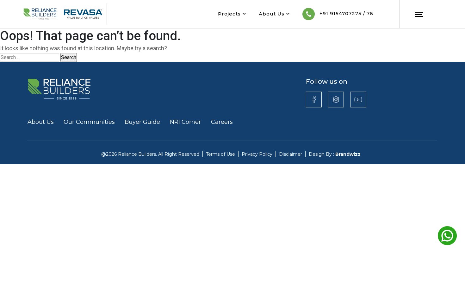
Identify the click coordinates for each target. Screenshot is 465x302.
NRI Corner (186, 121)
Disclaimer (290, 154)
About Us (272, 14)
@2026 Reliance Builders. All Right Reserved (150, 154)
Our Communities (89, 121)
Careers (222, 121)
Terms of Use (220, 154)
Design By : (335, 154)
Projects (230, 14)
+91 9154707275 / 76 (345, 13)
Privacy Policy (257, 154)
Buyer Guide (142, 121)
